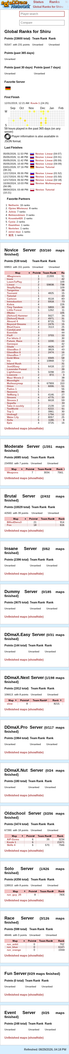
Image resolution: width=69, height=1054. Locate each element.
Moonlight (13, 380)
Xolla (10, 420)
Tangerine (13, 290)
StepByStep (14, 287)
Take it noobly (15, 405)
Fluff (10, 335)
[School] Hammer (17, 315)
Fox (9, 525)
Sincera (11, 397)
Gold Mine (13, 358)
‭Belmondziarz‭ (16, 215)
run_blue (12, 947)
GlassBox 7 (14, 355)
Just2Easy (13, 366)
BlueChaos (13, 326)
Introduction (14, 301)
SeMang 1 (13, 394)
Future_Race (14, 341)
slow (10, 703)
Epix (9, 422)
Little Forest (14, 310)
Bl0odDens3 (14, 522)
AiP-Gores (13, 839)
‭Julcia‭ (12, 211)
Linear (49, 153)
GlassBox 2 (14, 349)
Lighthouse (14, 372)
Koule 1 (35, 103)
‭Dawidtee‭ (14, 225)
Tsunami (12, 293)
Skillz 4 (11, 845)
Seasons (12, 391)
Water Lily (13, 417)
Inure (10, 279)
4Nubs (11, 312)
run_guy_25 (14, 894)
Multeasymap (53, 183)
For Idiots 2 (14, 338)
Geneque (12, 343)
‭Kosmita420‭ (15, 218)
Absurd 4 (12, 321)
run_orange (14, 949)
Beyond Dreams (16, 324)
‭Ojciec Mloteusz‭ (18, 208)
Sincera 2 (12, 400)
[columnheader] (17, 273)
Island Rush (14, 363)
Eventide (12, 332)
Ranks (54, 2)
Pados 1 (12, 389)
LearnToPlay (14, 281)
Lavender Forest (17, 369)
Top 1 (10, 411)
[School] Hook (15, 318)
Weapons (12, 472)
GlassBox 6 (14, 352)
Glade (10, 346)
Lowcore (12, 374)
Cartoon (12, 298)
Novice (39, 153)
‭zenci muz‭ (14, 231)
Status (38, 2)
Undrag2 (12, 414)
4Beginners (14, 276)
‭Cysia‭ (11, 221)
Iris (9, 360)
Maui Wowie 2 (15, 377)
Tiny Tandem (14, 307)
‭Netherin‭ (13, 205)
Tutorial (49, 167)
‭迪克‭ (10, 235)
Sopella (11, 403)
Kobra (10, 304)
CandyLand (14, 329)
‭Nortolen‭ (13, 228)
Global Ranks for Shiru (48, 6)
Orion (10, 386)
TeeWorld (12, 408)
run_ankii (12, 944)
